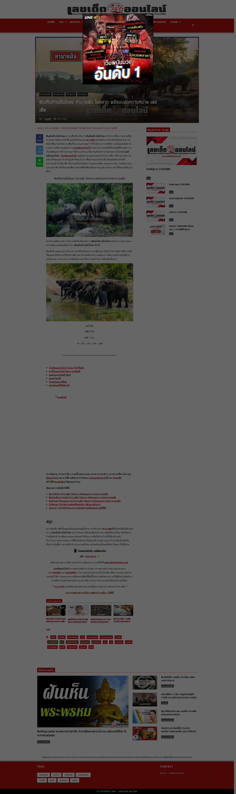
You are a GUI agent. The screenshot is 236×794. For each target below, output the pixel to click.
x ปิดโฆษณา (149, 15)
